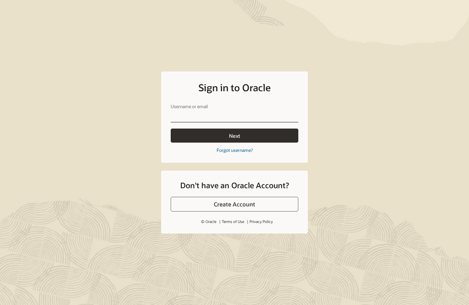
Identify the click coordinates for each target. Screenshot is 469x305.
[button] (234, 204)
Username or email (189, 106)
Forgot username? (235, 150)
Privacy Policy (261, 221)
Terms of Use (233, 221)
